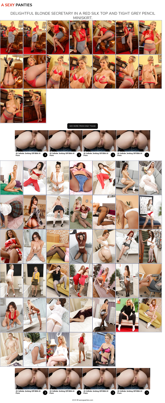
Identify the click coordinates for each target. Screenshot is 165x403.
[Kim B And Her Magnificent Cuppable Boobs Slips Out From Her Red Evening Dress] (11, 315)
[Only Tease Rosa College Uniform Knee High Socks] (11, 349)
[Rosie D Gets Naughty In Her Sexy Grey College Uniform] (11, 212)
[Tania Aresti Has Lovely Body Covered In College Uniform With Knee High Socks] (150, 178)
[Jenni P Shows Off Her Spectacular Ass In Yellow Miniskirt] (11, 178)
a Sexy (16, 5)
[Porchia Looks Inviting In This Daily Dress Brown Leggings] (127, 315)
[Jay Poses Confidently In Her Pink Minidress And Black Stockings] (57, 246)
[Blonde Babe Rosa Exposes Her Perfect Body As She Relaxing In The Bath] (11, 281)
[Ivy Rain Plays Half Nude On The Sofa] (57, 281)
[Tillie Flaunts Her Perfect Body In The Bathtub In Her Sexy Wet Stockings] (104, 246)
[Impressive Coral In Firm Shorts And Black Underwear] (80, 178)
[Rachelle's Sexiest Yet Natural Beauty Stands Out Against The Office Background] (150, 281)
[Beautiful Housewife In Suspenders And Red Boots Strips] (34, 212)
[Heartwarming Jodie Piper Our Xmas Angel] (57, 349)
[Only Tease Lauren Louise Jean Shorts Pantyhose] (34, 349)
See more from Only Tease (82, 126)
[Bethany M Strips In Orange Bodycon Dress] (104, 281)
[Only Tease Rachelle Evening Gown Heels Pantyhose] (80, 315)
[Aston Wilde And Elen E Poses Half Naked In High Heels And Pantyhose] (80, 212)
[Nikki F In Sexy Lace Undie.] (104, 349)
